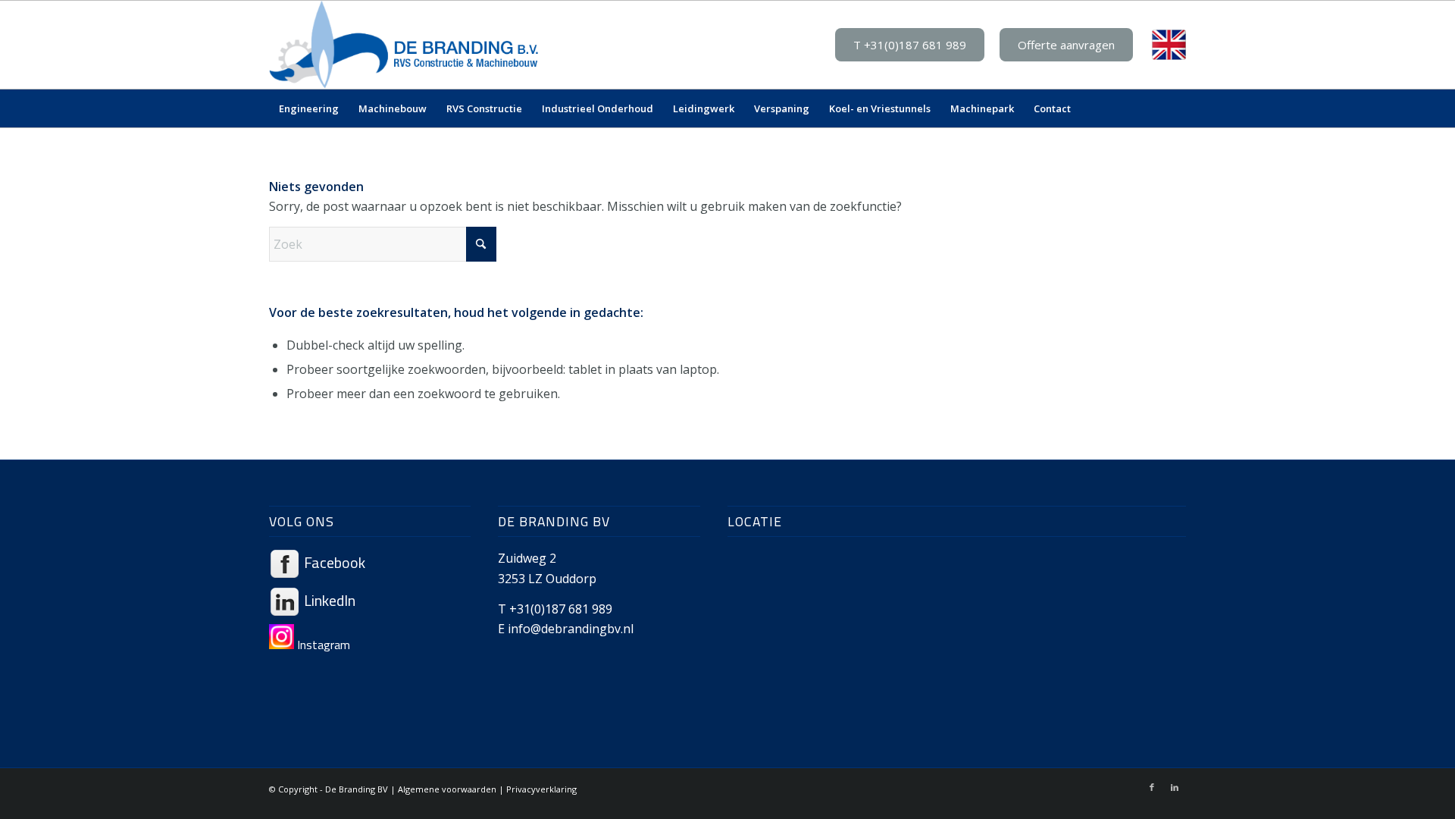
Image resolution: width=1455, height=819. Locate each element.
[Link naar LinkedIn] (1174, 787)
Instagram (322, 644)
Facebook (333, 562)
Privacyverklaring (541, 789)
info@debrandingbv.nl (571, 628)
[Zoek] (1176, 108)
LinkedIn (328, 600)
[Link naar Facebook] (1152, 787)
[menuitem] (309, 108)
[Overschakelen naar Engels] (1169, 45)
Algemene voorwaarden (447, 789)
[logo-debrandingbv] (404, 45)
